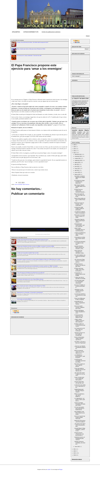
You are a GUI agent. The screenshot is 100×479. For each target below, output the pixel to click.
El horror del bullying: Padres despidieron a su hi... (79, 312)
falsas (87, 133)
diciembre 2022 (78, 154)
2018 (74, 455)
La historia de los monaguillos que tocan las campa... (79, 361)
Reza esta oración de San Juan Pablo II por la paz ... (79, 195)
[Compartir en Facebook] (22, 182)
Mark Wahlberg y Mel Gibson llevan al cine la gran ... (79, 413)
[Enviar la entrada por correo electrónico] (16, 182)
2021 (74, 449)
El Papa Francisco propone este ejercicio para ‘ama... (79, 265)
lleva (82, 135)
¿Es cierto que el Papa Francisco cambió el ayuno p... (79, 261)
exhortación (74, 135)
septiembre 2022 (78, 160)
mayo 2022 (77, 168)
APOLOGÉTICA (16, 32)
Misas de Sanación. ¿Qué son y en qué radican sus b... (79, 352)
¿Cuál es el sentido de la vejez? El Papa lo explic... (79, 234)
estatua (73, 134)
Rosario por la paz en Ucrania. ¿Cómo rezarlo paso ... (79, 204)
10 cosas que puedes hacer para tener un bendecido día (79, 408)
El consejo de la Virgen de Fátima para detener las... (79, 182)
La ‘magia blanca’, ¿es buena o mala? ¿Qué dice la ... (79, 399)
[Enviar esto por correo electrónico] (18, 182)
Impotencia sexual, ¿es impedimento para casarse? (79, 438)
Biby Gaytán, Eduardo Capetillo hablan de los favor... (79, 186)
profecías (74, 133)
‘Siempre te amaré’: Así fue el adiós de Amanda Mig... (79, 334)
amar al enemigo (18, 184)
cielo (84, 132)
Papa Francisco (26, 184)
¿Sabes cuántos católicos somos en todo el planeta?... (79, 320)
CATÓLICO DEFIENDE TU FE (30, 32)
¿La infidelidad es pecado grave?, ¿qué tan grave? (79, 356)
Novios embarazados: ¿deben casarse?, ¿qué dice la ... (79, 338)
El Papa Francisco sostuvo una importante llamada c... (80, 191)
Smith (84, 135)
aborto (81, 130)
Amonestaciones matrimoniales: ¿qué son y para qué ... (79, 225)
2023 (74, 150)
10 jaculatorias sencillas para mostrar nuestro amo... (79, 238)
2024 (74, 148)
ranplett (48, 469)
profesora (73, 138)
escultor (80, 137)
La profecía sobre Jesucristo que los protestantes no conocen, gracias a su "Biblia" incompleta (37, 266)
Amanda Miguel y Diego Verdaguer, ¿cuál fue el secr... (79, 429)
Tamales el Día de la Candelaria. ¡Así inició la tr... (79, 443)
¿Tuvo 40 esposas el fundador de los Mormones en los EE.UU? (30, 272)
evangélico (79, 132)
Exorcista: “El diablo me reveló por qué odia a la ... (79, 286)
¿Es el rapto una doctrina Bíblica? (24, 299)
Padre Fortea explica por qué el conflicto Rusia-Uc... (79, 199)
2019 (74, 453)
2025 (74, 146)
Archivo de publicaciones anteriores (51, 32)
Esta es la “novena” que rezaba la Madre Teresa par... (79, 417)
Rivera (83, 134)
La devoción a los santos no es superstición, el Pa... (80, 386)
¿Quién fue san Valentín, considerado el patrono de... (80, 347)
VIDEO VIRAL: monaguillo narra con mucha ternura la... (79, 229)
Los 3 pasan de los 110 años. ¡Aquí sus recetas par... (79, 329)
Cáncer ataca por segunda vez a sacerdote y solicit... (79, 252)
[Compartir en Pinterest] (24, 182)
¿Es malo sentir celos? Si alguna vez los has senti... (79, 374)
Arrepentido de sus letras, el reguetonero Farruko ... (79, 303)
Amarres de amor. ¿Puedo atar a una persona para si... (79, 434)
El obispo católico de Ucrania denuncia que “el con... (79, 325)
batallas (87, 135)
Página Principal (41, 229)
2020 (74, 451)
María (86, 130)
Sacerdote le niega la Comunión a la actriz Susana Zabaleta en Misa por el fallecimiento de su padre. (39, 259)
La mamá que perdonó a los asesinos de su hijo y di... (80, 295)
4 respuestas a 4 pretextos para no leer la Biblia (79, 274)
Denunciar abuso (77, 459)
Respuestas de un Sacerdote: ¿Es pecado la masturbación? (30, 292)
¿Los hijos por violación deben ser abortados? (79, 212)
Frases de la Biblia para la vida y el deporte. (79, 299)
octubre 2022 (78, 158)
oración (74, 130)
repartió (77, 138)
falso (84, 133)
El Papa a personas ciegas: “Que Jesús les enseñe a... (79, 269)
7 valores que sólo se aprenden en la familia (79, 278)
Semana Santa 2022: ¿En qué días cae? (79, 382)
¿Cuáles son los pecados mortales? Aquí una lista (28, 252)
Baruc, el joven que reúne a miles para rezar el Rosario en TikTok (31, 48)
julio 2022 (77, 164)
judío (77, 134)
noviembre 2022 (78, 156)
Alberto (79, 134)
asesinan (79, 133)
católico (74, 132)
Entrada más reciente (16, 229)
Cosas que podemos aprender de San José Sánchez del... (79, 369)
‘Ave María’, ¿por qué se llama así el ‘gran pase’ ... (80, 343)
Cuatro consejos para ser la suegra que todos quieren (79, 378)
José (87, 132)
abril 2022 (77, 170)
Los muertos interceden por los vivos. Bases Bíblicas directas (30, 279)
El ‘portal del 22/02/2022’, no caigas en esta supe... (80, 243)
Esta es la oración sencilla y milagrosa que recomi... (79, 307)
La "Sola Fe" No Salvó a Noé (80, 98)
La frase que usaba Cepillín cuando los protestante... (79, 208)
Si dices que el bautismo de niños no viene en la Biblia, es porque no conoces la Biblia (35, 246)
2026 (74, 144)
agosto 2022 (77, 162)
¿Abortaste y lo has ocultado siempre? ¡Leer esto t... (79, 290)
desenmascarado (75, 137)
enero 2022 (77, 446)
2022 (74, 152)
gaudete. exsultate (85, 137)
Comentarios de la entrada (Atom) (42, 234)
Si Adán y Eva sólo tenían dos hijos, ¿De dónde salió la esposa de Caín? (32, 42)
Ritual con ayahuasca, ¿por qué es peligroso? (79, 395)
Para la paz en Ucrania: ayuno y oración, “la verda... (79, 216)
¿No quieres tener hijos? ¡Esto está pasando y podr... (79, 425)
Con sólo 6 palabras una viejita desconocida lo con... (79, 256)
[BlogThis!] (20, 182)
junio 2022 (77, 166)
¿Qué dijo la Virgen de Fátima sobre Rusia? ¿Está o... (79, 220)
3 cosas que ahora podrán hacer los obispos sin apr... (78, 316)
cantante (87, 134)
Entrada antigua (64, 229)
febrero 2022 (78, 174)
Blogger (60, 469)
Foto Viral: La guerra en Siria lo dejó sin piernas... (79, 365)
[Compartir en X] (21, 182)
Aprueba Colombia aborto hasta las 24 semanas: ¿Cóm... (79, 247)
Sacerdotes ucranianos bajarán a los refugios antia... (79, 177)
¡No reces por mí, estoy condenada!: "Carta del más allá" (29, 55)
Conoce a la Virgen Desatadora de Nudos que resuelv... (79, 404)
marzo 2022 (77, 172)
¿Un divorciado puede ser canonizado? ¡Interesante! (79, 282)
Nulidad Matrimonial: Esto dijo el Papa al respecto (79, 390)
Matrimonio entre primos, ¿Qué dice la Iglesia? (80, 421)
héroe (78, 135)
